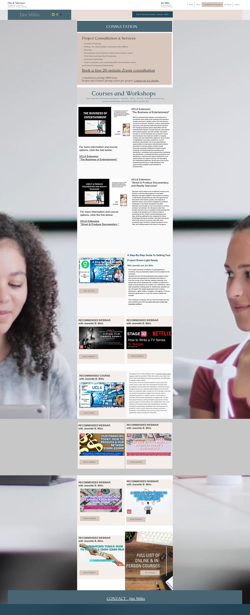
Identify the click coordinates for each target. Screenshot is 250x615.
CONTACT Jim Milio (126, 598)
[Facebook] (61, 14)
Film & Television (16, 3)
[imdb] (53, 14)
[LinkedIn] (57, 14)
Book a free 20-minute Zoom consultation (118, 70)
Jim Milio (165, 3)
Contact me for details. (146, 80)
